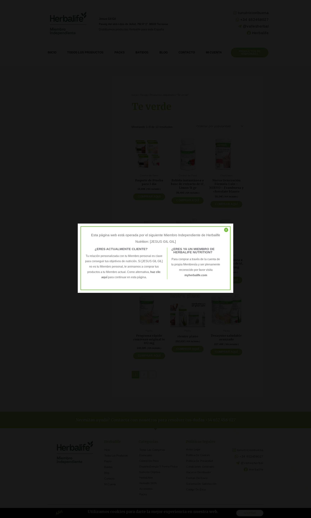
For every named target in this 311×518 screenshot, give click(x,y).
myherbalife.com (195, 275)
